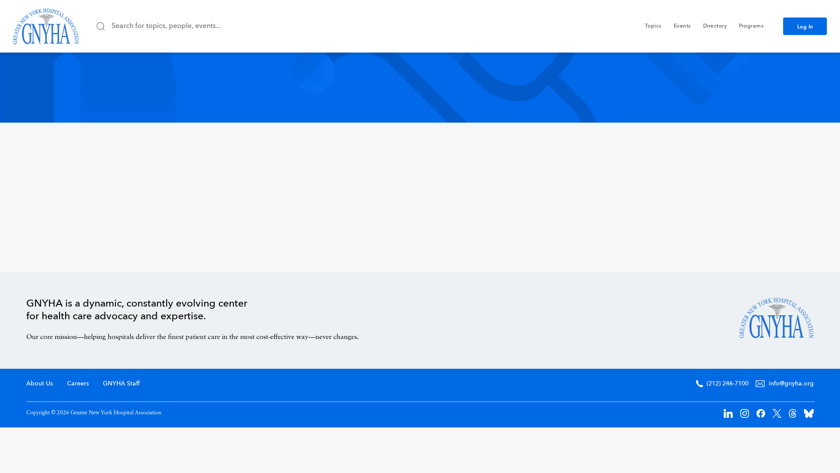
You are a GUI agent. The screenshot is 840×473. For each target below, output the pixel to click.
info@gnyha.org (791, 384)
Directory (715, 26)
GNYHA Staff (121, 384)
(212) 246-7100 (728, 384)
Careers (78, 384)
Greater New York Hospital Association (46, 26)
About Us (39, 384)
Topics (653, 26)
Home (776, 318)
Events (682, 26)
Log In (805, 27)
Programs (751, 26)
